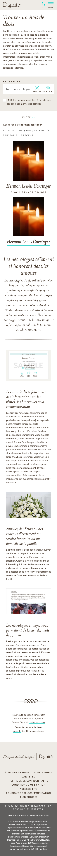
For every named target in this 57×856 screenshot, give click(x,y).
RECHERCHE (12, 81)
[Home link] (12, 5)
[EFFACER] (37, 88)
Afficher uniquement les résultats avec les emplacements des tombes (29, 102)
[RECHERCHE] (48, 87)
